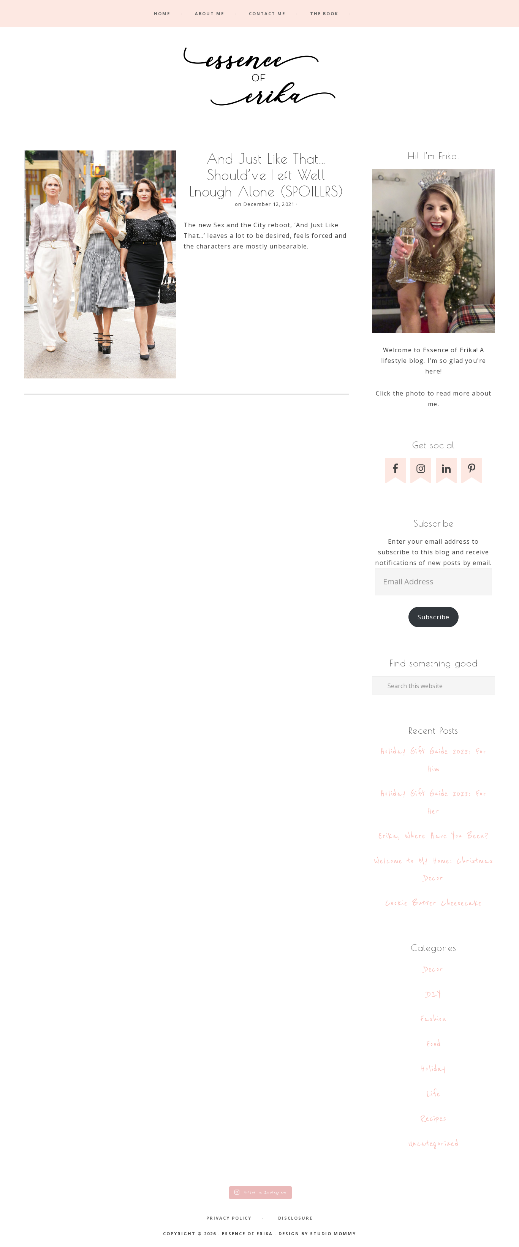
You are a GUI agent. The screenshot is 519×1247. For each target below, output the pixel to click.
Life (434, 1094)
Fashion (433, 1019)
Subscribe (434, 617)
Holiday (433, 1069)
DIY (433, 994)
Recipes (433, 1119)
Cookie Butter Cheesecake (433, 903)
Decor (433, 969)
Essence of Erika (259, 79)
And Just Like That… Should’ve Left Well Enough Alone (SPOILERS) (266, 174)
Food (433, 1044)
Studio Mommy (333, 1233)
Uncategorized (433, 1144)
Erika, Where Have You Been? (433, 836)
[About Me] (433, 251)
